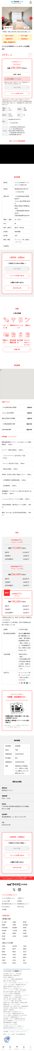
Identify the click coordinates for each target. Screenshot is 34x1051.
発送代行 (5, 1010)
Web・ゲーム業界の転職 (15, 997)
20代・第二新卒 (7, 999)
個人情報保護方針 (20, 1034)
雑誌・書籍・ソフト (20, 991)
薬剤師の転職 (23, 1002)
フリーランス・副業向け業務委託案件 (13, 979)
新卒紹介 (14, 999)
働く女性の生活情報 (8, 991)
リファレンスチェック (19, 1020)
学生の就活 (18, 973)
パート (26, 982)
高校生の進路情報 (7, 986)
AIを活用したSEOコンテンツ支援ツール (13, 1026)
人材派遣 (5, 997)
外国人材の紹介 (14, 1008)
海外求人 (14, 981)
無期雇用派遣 (24, 1006)
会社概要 (5, 1031)
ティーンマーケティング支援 (10, 990)
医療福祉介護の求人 (21, 984)
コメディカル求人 (15, 1004)
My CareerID (6, 1017)
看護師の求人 (6, 1004)
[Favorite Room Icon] (30, 55)
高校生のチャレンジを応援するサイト (13, 988)
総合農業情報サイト (8, 995)
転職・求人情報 (7, 981)
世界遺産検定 (17, 993)
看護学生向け (17, 975)
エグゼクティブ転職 (8, 1000)
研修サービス (22, 1008)
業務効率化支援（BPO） (18, 1013)
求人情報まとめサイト (9, 973)
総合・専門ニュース (19, 986)
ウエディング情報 (7, 993)
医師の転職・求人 (7, 1006)
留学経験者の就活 (7, 975)
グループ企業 (11, 1034)
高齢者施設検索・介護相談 (10, 1022)
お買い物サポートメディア (21, 995)
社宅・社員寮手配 (7, 1020)
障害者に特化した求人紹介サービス (12, 1011)
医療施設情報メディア (16, 1017)
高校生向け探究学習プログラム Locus (12, 1028)
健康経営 (11, 1010)
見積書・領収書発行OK (9, 42)
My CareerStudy (23, 1015)
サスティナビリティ (21, 1031)
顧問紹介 (17, 1002)
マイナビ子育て (7, 1013)
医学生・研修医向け (8, 977)
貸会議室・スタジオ (8, 1019)
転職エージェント (22, 999)
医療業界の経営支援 (20, 1019)
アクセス (12, 1031)
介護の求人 (6, 1008)
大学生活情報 (22, 990)
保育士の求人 (17, 1006)
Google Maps (14, 122)
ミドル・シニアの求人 (9, 984)
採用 (4, 1034)
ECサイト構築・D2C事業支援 (10, 1015)
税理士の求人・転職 (8, 1002)
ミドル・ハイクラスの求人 (10, 982)
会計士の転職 (18, 1000)
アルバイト (21, 982)
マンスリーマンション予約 (10, 1024)
